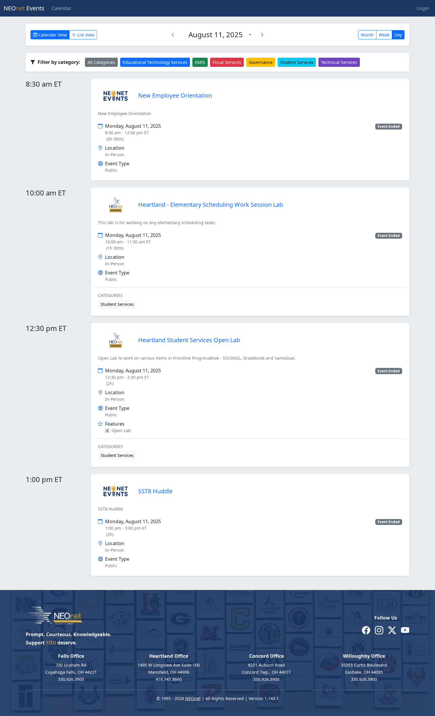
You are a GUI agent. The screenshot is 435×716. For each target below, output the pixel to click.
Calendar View (52, 35)
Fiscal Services (227, 62)
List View (85, 35)
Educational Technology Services (155, 62)
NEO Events (24, 8)
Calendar (61, 8)
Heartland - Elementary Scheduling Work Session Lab (210, 205)
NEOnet (193, 698)
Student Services (296, 62)
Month (367, 35)
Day (398, 35)
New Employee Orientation (175, 95)
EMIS (200, 62)
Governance (261, 62)
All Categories (101, 62)
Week (384, 35)
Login (423, 8)
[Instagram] (379, 630)
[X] (392, 630)
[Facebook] (366, 630)
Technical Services (339, 62)
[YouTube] (405, 630)
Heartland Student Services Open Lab (189, 340)
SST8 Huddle (155, 491)
